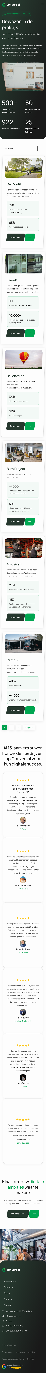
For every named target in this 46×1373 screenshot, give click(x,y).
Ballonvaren (15, 376)
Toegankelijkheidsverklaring (13, 1359)
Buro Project (16, 469)
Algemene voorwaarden (25, 1352)
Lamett (12, 280)
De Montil (14, 184)
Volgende (29, 727)
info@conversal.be (13, 1316)
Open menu (42, 5)
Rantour (12, 660)
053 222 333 (10, 1320)
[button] (12, 1366)
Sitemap (30, 1359)
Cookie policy (7, 1352)
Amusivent (14, 564)
